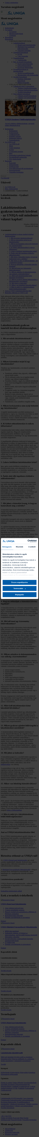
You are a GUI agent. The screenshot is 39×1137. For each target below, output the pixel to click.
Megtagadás (19, 594)
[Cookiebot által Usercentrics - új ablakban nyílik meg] (28, 541)
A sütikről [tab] (31, 547)
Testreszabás (18, 588)
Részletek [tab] (19, 547)
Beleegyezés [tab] (7, 547)
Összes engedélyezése (19, 582)
